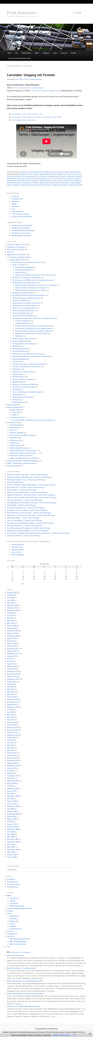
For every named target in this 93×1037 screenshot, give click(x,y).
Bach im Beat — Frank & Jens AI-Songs (22, 490)
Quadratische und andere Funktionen (26, 303)
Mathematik (16, 180)
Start (9, 53)
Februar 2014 (12, 753)
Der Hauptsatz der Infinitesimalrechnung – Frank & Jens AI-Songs (31, 502)
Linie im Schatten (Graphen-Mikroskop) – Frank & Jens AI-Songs (31, 485)
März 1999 (11, 847)
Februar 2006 (12, 801)
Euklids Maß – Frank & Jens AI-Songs (21, 505)
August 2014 (11, 737)
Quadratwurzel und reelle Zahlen (24, 305)
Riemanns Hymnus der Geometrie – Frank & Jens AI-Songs (29, 477)
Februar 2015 (12, 722)
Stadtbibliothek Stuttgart (21, 228)
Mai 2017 (10, 661)
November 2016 (13, 674)
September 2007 (13, 788)
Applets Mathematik (17, 260)
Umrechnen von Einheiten (22, 397)
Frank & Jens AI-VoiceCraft (22, 216)
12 (34, 574)
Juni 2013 (10, 770)
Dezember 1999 (12, 839)
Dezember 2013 (12, 758)
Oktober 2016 (12, 676)
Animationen (14, 898)
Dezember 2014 (12, 727)
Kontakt (73, 53)
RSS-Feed (15, 206)
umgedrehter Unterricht (43, 185)
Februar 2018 (12, 643)
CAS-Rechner (15, 427)
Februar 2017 (12, 666)
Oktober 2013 (12, 763)
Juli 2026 (10, 595)
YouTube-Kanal (17, 211)
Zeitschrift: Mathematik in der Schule (23, 458)
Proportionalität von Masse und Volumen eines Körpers (33, 420)
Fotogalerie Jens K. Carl (21, 233)
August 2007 (11, 791)
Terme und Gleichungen (21, 313)
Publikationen (26, 53)
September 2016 (13, 679)
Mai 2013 (10, 773)
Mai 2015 (10, 714)
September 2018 (13, 636)
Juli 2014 (10, 740)
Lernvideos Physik (17, 417)
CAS (30, 174)
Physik (12, 923)
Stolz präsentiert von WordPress (46, 1029)
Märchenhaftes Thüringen (21, 235)
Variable (64, 185)
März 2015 (11, 720)
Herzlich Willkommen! (15, 482)
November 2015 (13, 702)
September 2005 (13, 806)
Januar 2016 (11, 697)
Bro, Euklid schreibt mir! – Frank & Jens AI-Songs (26, 507)
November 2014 (13, 730)
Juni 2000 (10, 831)
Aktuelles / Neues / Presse (17, 244)
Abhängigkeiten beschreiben (23, 343)
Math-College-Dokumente (19, 448)
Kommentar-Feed (13, 884)
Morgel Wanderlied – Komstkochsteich (21, 968)
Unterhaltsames (15, 929)
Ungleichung (56, 185)
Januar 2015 (11, 725)
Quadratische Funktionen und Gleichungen (31, 333)
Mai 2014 (10, 745)
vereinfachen (72, 185)
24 (12, 579)
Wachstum (19, 336)
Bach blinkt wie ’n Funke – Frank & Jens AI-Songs (26, 487)
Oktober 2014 (12, 732)
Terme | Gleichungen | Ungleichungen (28, 87)
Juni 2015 (10, 712)
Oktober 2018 (12, 633)
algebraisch (24, 174)
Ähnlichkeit (16, 346)
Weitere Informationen (61, 1035)
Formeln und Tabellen (14, 176)
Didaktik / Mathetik (17, 432)
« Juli (22, 584)
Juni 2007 (10, 793)
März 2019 (11, 623)
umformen (15, 185)
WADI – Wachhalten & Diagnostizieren (21, 463)
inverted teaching (39, 178)
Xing (13, 209)
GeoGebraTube (17, 199)
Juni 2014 (10, 743)
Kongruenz (16, 361)
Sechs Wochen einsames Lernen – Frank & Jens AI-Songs (28, 513)
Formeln (79, 174)
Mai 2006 (10, 798)
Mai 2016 (10, 689)
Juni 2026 (10, 597)
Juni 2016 (10, 687)
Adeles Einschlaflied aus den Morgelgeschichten (25, 993)
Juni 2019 (10, 615)
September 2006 (13, 796)
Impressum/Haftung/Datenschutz (19, 58)
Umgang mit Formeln (27, 185)
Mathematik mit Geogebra (30, 180)
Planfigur (36, 183)
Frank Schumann (21, 12)
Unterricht (46, 53)
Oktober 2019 (12, 608)
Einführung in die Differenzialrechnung (27, 354)
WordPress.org (12, 887)
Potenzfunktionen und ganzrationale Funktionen (33, 326)
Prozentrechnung (18, 376)
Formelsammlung (28, 176)
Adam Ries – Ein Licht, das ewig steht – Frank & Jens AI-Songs (30, 515)
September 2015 (13, 707)
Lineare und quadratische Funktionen (26, 366)
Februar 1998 (12, 854)
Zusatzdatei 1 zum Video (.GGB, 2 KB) (27, 114)
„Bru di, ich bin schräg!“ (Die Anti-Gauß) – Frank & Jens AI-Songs (31, 497)
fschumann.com (53, 176)
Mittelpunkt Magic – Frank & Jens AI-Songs (23, 518)
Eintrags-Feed (12, 882)
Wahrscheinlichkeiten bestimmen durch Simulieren (34, 275)
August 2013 (11, 768)
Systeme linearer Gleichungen (23, 310)
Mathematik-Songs (17, 906)
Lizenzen (64, 53)
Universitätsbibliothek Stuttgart (23, 230)
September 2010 (13, 781)
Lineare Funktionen (22, 321)
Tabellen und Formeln (47, 183)
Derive (12, 430)
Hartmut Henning (18, 544)
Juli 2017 (10, 658)
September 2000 (13, 829)
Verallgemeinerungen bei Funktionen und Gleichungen (33, 318)
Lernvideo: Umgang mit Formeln (31, 75)
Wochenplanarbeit (14, 466)
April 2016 (11, 692)
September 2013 (13, 765)
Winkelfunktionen (19, 402)
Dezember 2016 (12, 671)
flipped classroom (64, 174)
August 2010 (11, 783)
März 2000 (11, 837)
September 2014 (13, 735)
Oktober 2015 (12, 704)
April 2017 (11, 664)
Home (9, 252)
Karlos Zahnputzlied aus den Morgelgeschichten (25, 981)
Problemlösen (17, 374)
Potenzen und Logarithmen (22, 371)
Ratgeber (13, 926)
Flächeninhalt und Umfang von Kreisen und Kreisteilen (35, 285)
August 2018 (11, 638)
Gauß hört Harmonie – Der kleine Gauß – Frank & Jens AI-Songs (31, 495)
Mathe (9, 180)
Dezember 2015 (12, 699)
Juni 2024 (10, 600)
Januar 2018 (11, 646)
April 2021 (11, 603)
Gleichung (70, 176)
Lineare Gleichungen (23, 323)
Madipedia (15, 201)
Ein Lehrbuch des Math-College (21, 435)
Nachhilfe (10, 183)
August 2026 (11, 592)
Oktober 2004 (12, 811)
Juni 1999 (10, 844)
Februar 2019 (12, 625)
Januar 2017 (11, 669)
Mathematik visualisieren (16, 254)
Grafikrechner (15, 440)
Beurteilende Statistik (23, 270)
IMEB (37, 53)
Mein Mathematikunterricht (20, 939)
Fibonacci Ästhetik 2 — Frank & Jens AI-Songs (24, 500)
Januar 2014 (11, 755)
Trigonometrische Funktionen (23, 315)
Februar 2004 (12, 819)
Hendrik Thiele (17, 547)
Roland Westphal (18, 554)
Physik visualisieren (14, 407)
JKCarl (70, 178)
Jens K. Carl (49, 178)
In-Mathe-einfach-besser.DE (22, 225)
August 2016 (11, 681)
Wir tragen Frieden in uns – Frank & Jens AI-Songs (26, 480)
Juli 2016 (10, 684)
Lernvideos (14, 903)
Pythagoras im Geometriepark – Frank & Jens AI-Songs (27, 530)
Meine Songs (12, 405)
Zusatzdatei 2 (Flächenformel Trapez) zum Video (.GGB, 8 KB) (36, 117)
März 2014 (11, 750)
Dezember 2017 (12, 648)
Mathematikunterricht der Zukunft (50, 180)
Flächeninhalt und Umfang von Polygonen (31, 287)
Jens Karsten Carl (60, 178)
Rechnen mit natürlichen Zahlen (24, 384)
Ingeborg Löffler (18, 549)
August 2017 (11, 656)
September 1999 (13, 842)
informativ (28, 178)
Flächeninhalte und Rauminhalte (24, 282)
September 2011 (13, 775)
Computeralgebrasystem (41, 174)
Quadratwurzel (17, 382)
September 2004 (13, 814)
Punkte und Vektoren (20, 300)
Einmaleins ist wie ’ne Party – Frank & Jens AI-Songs (27, 510)
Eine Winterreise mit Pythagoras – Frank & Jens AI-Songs (28, 528)
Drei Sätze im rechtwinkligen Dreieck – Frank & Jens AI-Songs (30, 523)
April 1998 (11, 852)
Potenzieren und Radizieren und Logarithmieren (33, 328)
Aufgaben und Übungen (16, 247)
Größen (77, 176)
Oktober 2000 (12, 826)
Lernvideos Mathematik (35, 172)
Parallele (17, 183)
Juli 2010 (10, 786)
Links (55, 53)
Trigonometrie (17, 394)
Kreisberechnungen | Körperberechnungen (28, 364)
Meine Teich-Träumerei (15, 955)
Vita (16, 53)
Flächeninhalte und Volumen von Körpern (31, 290)
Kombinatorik (20, 272)
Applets (13, 901)
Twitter (14, 204)
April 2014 (11, 748)
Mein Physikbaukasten (18, 941)
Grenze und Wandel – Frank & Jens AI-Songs (24, 535)
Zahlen (80, 185)
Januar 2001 (11, 824)
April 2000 (11, 834)
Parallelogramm (26, 183)
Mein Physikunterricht (18, 944)
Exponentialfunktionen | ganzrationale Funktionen (31, 356)
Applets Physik (15, 410)
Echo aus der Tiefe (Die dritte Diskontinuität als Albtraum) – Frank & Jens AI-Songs (38, 533)
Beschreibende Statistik (24, 267)
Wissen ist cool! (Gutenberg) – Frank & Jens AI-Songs (27, 492)
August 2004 (11, 816)
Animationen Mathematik (19, 257)
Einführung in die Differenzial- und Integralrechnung (32, 280)
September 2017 (13, 653)
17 (12, 576)
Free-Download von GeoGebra (24, 120)
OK (74, 1035)
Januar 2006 (11, 804)
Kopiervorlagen (15, 445)
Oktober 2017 (12, 651)
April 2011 (11, 778)
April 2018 (11, 641)
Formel (73, 174)
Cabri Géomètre (16, 425)
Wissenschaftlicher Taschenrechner (23, 450)
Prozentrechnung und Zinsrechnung (26, 298)
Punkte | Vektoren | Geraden (22, 379)
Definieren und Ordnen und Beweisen (26, 277)
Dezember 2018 (12, 631)
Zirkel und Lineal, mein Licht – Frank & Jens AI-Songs (27, 474)
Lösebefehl (77, 178)
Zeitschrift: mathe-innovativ (20, 455)
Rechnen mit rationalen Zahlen (23, 308)
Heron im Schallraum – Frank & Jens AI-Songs (24, 520)
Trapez (9, 185)
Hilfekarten (14, 443)
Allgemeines (14, 916)
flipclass (54, 174)
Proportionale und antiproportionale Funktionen (33, 331)
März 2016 (11, 694)
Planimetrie (16, 369)
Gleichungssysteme (19, 359)
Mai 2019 (10, 618)
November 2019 (13, 605)
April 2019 (11, 620)
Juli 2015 (10, 709)
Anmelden (11, 879)
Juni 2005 (10, 809)
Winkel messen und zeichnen (23, 338)
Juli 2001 (10, 821)
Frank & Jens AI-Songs (20, 214)
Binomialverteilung (19, 351)
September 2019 (13, 610)
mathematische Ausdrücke (72, 180)
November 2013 (13, 760)
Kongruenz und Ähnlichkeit (22, 293)
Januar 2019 (11, 628)
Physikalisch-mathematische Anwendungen (28, 295)
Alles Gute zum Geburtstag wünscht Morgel (23, 1006)
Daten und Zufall (18, 265)
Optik (14, 415)
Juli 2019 (10, 613)
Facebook (15, 196)
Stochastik (16, 389)
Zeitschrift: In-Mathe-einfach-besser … (24, 453)
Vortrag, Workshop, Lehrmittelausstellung (22, 460)
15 (66, 574)
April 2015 (11, 717)
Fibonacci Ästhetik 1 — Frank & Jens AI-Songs (24, 525)
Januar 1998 (11, 857)
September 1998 (13, 849)
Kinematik (16, 412)
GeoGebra (23, 172)
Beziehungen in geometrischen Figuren (27, 262)
